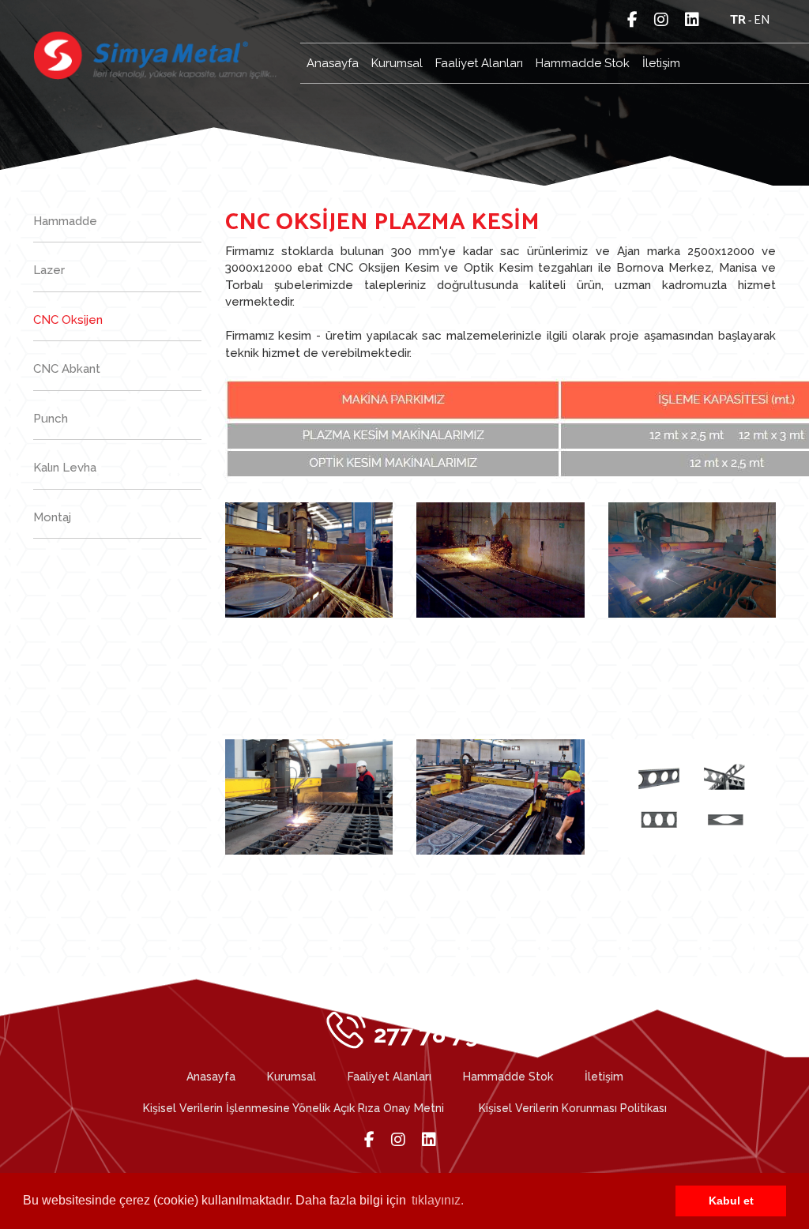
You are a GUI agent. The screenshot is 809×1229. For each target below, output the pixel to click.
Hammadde (65, 221)
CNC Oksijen (68, 320)
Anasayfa (333, 63)
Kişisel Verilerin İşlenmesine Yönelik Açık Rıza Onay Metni (293, 1108)
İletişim (661, 63)
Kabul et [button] (731, 1200)
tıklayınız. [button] (438, 1200)
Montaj (52, 517)
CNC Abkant (66, 369)
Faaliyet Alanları (479, 63)
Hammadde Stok (583, 63)
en (762, 20)
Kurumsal (397, 63)
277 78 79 (426, 1026)
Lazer (49, 270)
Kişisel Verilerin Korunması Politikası (573, 1108)
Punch (50, 419)
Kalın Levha (64, 467)
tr (738, 20)
